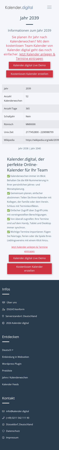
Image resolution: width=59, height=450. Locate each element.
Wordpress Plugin (11, 363)
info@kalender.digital (17, 411)
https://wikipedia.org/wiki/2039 (42, 140)
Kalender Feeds (10, 384)
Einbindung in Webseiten (15, 356)
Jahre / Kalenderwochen (15, 377)
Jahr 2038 (23, 148)
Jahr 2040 (36, 148)
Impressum (12, 437)
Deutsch (7, 350)
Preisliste (7, 370)
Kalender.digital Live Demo (29, 65)
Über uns (12, 302)
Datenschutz (13, 431)
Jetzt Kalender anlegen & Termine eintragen (35, 56)
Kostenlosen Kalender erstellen (29, 74)
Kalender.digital (20, 323)
